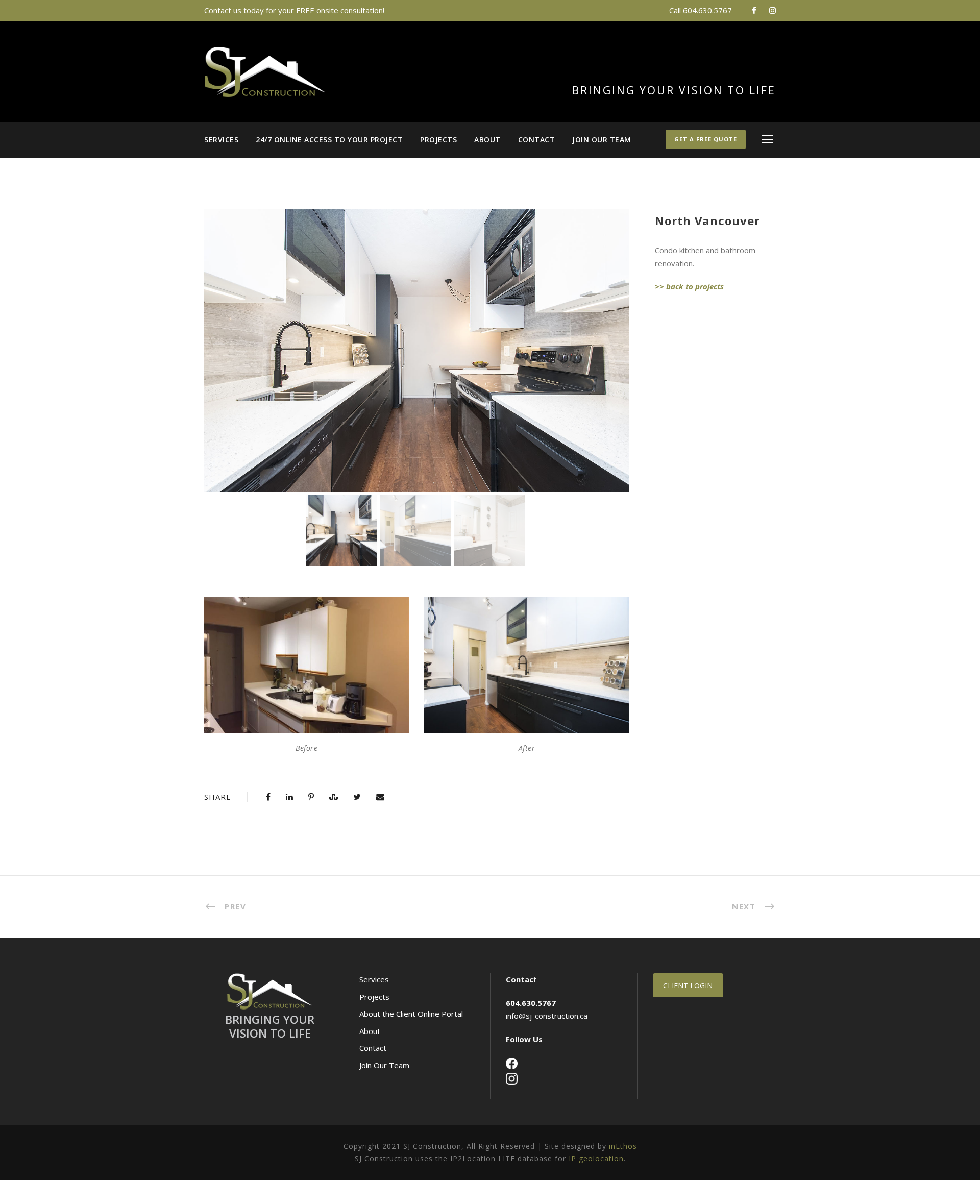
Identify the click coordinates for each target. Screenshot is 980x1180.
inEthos (623, 1146)
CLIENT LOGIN (688, 985)
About (487, 139)
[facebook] (754, 10)
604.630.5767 (707, 10)
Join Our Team (601, 139)
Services (221, 139)
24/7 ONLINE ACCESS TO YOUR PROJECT (329, 139)
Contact (536, 139)
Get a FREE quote (705, 139)
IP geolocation (596, 1158)
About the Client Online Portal (411, 1014)
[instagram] (772, 10)
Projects (438, 139)
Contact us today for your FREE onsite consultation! (294, 10)
